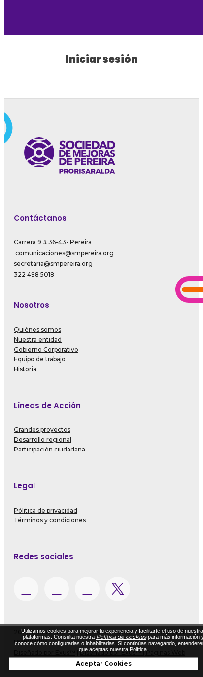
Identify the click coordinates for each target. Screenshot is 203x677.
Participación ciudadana (49, 449)
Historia (25, 369)
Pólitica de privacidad (45, 510)
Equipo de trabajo (40, 359)
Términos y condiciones (50, 520)
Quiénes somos (37, 329)
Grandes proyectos (42, 429)
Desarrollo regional (42, 439)
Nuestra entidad (38, 339)
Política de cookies (121, 636)
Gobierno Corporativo (46, 349)
